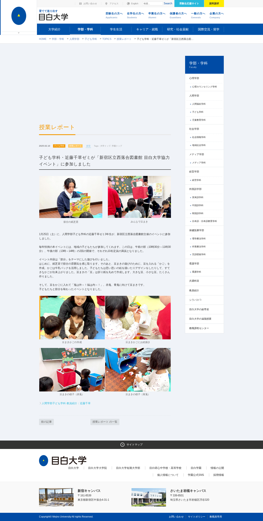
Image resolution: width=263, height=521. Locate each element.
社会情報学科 (199, 137)
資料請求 (214, 3)
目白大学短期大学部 (128, 467)
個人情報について (168, 474)
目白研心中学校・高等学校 (165, 467)
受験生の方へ (114, 15)
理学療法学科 (199, 238)
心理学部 (194, 78)
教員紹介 (194, 290)
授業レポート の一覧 (104, 421)
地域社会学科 (199, 145)
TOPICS (106, 39)
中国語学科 (197, 205)
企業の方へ (217, 15)
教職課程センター (199, 328)
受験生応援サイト (189, 3)
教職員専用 (216, 516)
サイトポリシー (196, 516)
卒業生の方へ (157, 15)
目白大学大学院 (97, 467)
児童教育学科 (199, 120)
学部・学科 (85, 29)
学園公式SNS (196, 474)
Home (42, 39)
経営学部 (194, 171)
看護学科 (196, 272)
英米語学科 (197, 197)
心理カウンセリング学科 (204, 86)
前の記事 (46, 421)
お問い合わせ (90, 3)
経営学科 (196, 180)
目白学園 (196, 467)
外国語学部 (195, 189)
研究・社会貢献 (178, 29)
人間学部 (74, 39)
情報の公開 (217, 467)
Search (168, 3)
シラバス (194, 299)
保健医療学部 (196, 230)
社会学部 (194, 128)
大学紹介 (54, 29)
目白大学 (73, 467)
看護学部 (194, 263)
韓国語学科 (197, 213)
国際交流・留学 (208, 29)
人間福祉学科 (199, 104)
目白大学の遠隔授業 (200, 318)
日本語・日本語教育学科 (204, 221)
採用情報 (218, 474)
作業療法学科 (199, 246)
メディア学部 (196, 154)
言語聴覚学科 (199, 254)
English (134, 3)
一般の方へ (198, 15)
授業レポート (124, 39)
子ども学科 (91, 39)
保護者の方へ (178, 15)
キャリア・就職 (147, 29)
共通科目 (194, 280)
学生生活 (116, 29)
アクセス (114, 3)
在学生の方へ (135, 15)
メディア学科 (199, 162)
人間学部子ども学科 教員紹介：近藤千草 (66, 403)
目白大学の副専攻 (199, 309)
